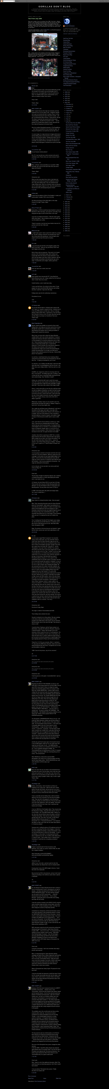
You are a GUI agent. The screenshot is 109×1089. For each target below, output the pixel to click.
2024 (66, 96)
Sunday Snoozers (70, 133)
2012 (66, 218)
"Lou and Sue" (35, 149)
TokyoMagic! (35, 783)
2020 (66, 201)
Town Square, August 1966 (72, 151)
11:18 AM (34, 663)
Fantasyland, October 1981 (72, 131)
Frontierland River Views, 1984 (73, 139)
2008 (66, 226)
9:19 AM (34, 319)
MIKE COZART (35, 108)
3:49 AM (34, 159)
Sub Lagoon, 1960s (70, 165)
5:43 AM (34, 1072)
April (67, 121)
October (68, 108)
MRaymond (34, 230)
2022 (66, 100)
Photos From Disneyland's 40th (73, 143)
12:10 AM (34, 105)
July (67, 114)
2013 (66, 216)
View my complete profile (70, 33)
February (68, 197)
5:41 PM (34, 942)
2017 (66, 208)
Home (44, 1078)
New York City (69, 149)
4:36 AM (34, 204)
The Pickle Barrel (67, 85)
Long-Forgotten (66, 58)
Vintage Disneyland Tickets (69, 64)
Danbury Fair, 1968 (70, 135)
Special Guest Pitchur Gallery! (73, 127)
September (69, 110)
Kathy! (33, 767)
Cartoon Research (67, 44)
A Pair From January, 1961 (72, 163)
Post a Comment (32, 1076)
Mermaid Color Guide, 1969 (72, 129)
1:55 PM (34, 841)
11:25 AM (34, 670)
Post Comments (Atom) (40, 1081)
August (68, 112)
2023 (66, 98)
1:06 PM (34, 764)
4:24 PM (34, 881)
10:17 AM (34, 494)
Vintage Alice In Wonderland (69, 73)
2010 (66, 222)
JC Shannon (34, 305)
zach (33, 274)
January (68, 199)
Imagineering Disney (68, 65)
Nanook (33, 85)
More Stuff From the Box (71, 145)
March (67, 195)
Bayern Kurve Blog (67, 54)
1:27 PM (34, 780)
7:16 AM (34, 270)
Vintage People (69, 167)
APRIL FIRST (69, 192)
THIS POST (46, 29)
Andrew (33, 193)
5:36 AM (34, 227)
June (67, 116)
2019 (66, 203)
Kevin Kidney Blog (67, 74)
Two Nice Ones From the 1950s (73, 122)
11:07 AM (34, 656)
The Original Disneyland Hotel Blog (71, 81)
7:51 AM (34, 301)
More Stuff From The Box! (72, 125)
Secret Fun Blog (67, 71)
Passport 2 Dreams (67, 53)
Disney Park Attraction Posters (70, 80)
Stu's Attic (65, 56)
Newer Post (31, 1078)
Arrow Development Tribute (69, 60)
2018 (66, 205)
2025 (66, 94)
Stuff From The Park (68, 38)
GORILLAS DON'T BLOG (55, 6)
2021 (66, 102)
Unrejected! (68, 175)
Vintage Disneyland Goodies (69, 83)
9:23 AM (34, 447)
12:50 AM (34, 146)
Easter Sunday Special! (71, 183)
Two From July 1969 (35, 18)
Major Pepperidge (36, 323)
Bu (32, 535)
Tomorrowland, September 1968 (73, 169)
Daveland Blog (66, 40)
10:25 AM (34, 532)
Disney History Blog (67, 45)
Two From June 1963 (70, 141)
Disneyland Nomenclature (69, 51)
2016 (66, 210)
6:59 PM (34, 982)
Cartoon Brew (66, 42)
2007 (66, 228)
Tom (33, 243)
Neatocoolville (66, 67)
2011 (66, 220)
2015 (66, 212)
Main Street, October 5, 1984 (72, 161)
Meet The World (67, 47)
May (67, 119)
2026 (66, 92)
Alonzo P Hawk (35, 207)
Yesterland (65, 49)
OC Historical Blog (67, 62)
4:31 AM (34, 189)
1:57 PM (34, 857)
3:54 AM (34, 173)
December (68, 104)
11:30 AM (34, 678)
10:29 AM (34, 601)
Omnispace (34, 498)
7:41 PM (34, 1056)
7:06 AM (34, 240)
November (68, 106)
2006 (66, 230)
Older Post (58, 1078)
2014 (66, 214)
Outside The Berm (67, 69)
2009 (66, 224)
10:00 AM (34, 469)
